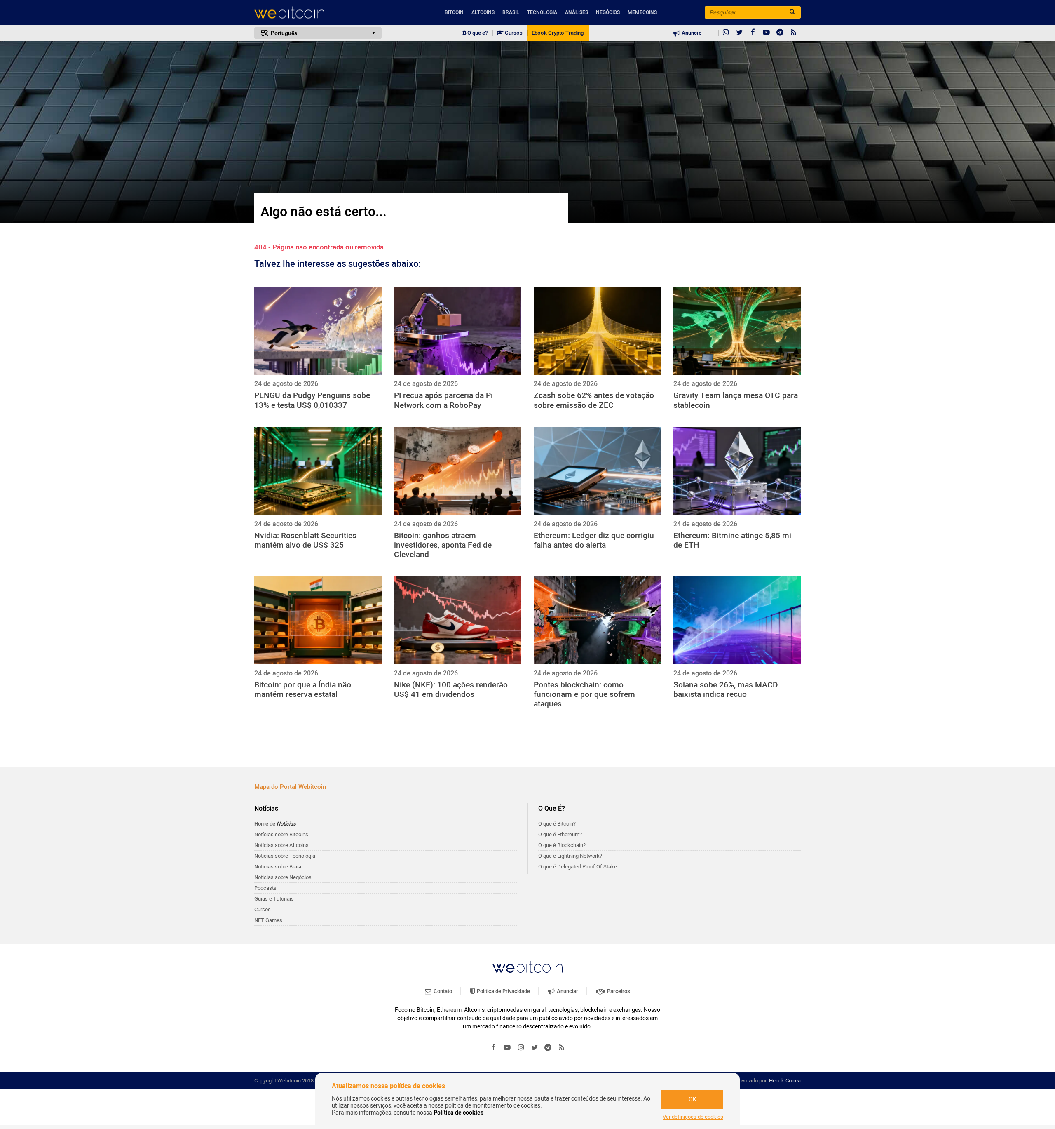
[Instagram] (726, 33)
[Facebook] (753, 33)
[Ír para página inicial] (318, 13)
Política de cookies (458, 1112)
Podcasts (265, 888)
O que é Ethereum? (560, 834)
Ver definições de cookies (693, 1117)
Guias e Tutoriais (274, 899)
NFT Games (268, 920)
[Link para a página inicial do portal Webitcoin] (527, 967)
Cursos (513, 33)
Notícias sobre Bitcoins (281, 834)
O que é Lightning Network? (570, 856)
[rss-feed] (794, 33)
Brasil (510, 12)
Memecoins (642, 12)
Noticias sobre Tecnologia (284, 856)
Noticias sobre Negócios (283, 877)
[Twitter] (739, 33)
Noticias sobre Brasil (278, 866)
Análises (576, 12)
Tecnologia (542, 12)
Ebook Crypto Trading (558, 33)
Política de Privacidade (503, 991)
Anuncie (690, 33)
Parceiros (618, 991)
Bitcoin (454, 12)
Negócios (608, 12)
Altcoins (483, 12)
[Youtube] (766, 33)
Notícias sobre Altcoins (281, 845)
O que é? (477, 33)
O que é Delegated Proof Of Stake (577, 866)
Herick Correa (785, 1080)
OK (692, 1099)
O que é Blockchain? (562, 845)
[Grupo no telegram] (780, 33)
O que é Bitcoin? (557, 824)
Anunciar (567, 991)
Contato (442, 991)
